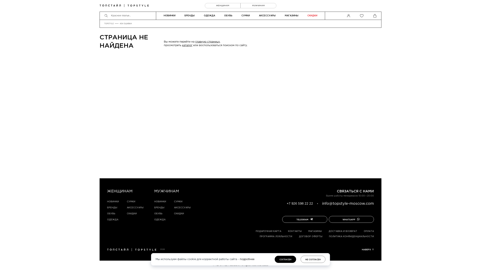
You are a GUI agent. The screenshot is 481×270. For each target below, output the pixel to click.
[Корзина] (375, 16)
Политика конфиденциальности (351, 237)
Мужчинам (258, 6)
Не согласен (313, 260)
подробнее (247, 259)
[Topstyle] (124, 5)
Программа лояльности (276, 237)
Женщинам (222, 6)
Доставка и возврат (343, 231)
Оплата (369, 231)
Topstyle (109, 23)
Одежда (209, 16)
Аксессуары (267, 16)
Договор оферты (310, 237)
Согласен (285, 260)
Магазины (291, 16)
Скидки (312, 16)
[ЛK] (348, 16)
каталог (187, 45)
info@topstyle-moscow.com (348, 203)
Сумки (245, 16)
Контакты (295, 231)
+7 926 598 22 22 (300, 203)
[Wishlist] (362, 16)
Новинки (169, 16)
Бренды (190, 16)
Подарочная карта (268, 231)
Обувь (228, 16)
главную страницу (207, 42)
